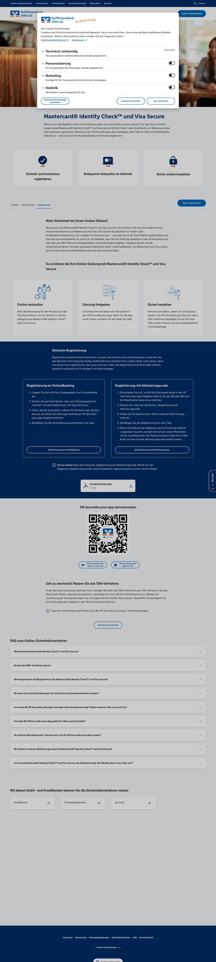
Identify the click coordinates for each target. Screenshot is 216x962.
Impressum (77, 40)
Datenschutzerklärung (53, 40)
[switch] (172, 63)
